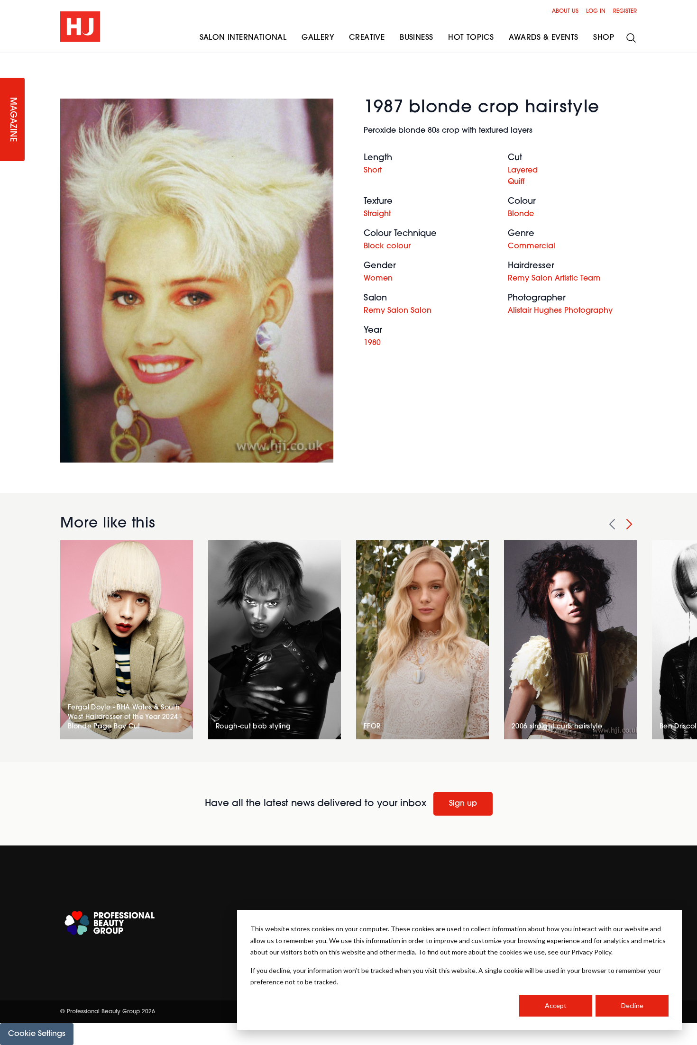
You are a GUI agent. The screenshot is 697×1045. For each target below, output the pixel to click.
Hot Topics (471, 38)
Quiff (516, 182)
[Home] (80, 26)
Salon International (243, 38)
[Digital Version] (7, 58)
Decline (632, 1005)
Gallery (318, 38)
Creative (367, 38)
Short (373, 170)
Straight (377, 214)
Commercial (531, 246)
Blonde (521, 214)
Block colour (387, 246)
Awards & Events (543, 38)
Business (416, 38)
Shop (603, 38)
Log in (595, 11)
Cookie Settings (36, 1034)
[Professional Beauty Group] (109, 923)
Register (625, 11)
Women (378, 278)
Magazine (12, 119)
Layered (523, 170)
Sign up (463, 804)
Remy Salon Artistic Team (554, 278)
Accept (556, 1005)
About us (565, 11)
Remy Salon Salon (397, 311)
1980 (372, 343)
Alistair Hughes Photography (560, 311)
